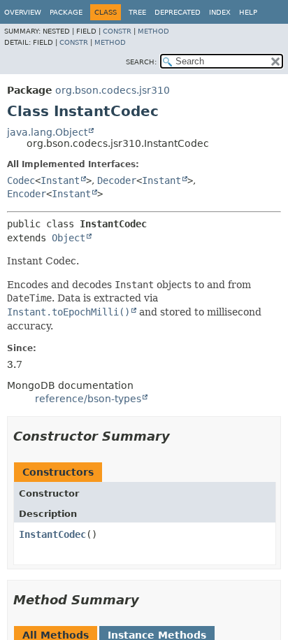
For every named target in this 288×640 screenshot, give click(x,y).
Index (220, 12)
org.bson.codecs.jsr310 (112, 90)
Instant (60, 180)
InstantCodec (52, 534)
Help (248, 12)
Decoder (116, 180)
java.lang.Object (47, 132)
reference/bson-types (88, 398)
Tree (137, 12)
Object (68, 237)
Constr (117, 31)
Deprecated (177, 12)
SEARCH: (141, 62)
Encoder (26, 193)
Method (153, 31)
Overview (22, 12)
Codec (21, 180)
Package (66, 12)
